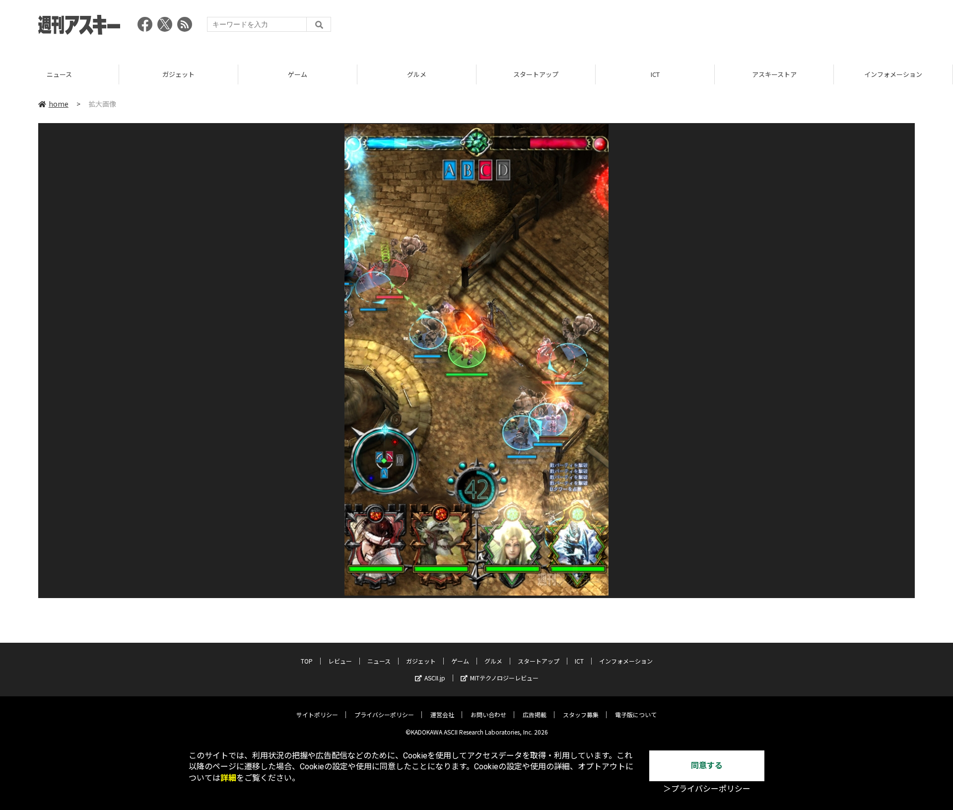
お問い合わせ (488, 714)
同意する (707, 765)
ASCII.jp (434, 678)
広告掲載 (534, 714)
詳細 (228, 778)
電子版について (636, 714)
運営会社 (442, 714)
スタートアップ (535, 74)
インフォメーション (893, 74)
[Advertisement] (734, 27)
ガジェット (178, 74)
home (58, 104)
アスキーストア (774, 74)
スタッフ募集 (581, 714)
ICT (655, 74)
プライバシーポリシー (384, 714)
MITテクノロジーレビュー (504, 678)
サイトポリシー (317, 714)
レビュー (340, 661)
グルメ (416, 74)
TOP (307, 661)
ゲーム (297, 74)
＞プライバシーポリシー (706, 789)
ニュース (59, 74)
